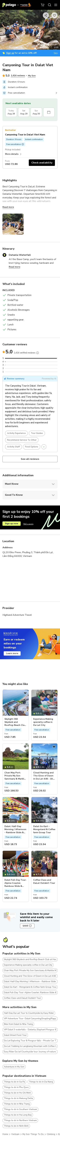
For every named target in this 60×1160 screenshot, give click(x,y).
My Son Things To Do (33, 1134)
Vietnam (15, 1134)
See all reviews (30, 459)
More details (11, 154)
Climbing (51, 1134)
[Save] (25, 693)
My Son (32, 75)
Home (5, 1134)
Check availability (41, 162)
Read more (8, 207)
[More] (37, 352)
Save (25, 925)
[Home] (16, 5)
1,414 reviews (18, 75)
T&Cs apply (28, 524)
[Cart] (43, 4)
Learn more (12, 653)
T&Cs (56, 53)
